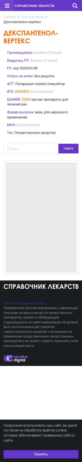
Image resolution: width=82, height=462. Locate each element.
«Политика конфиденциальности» (24, 303)
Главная (9, 17)
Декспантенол (32, 17)
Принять (41, 454)
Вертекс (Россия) (48, 53)
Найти (68, 148)
